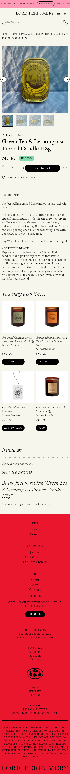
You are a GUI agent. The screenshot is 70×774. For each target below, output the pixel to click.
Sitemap (35, 705)
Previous (3, 79)
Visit (35, 585)
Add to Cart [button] (13, 361)
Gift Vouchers (35, 557)
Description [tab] (11, 194)
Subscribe (35, 614)
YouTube (35, 655)
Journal (35, 552)
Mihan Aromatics (12, 415)
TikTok (35, 659)
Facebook (35, 651)
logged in (24, 504)
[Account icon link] (58, 13)
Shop (35, 529)
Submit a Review (17, 472)
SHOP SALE (40, 4)
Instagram (35, 648)
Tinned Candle (16, 135)
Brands (35, 534)
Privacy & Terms (35, 709)
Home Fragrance (22, 34)
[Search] (64, 22)
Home (5, 34)
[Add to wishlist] (65, 168)
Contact (35, 590)
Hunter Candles (11, 345)
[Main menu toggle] (5, 13)
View (41, 427)
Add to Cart (42, 168)
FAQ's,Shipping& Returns (35, 691)
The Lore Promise (35, 562)
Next (67, 79)
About (35, 580)
